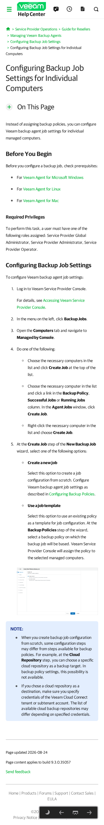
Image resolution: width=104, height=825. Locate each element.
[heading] (52, 154)
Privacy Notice (25, 817)
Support (61, 793)
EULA (52, 799)
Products (28, 793)
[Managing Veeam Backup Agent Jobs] (89, 812)
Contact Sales (82, 793)
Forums (45, 793)
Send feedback (18, 771)
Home (13, 793)
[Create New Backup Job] (57, 590)
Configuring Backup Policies (71, 494)
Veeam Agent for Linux (42, 189)
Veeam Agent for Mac (41, 200)
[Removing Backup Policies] (61, 812)
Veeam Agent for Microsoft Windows (53, 177)
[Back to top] (75, 812)
